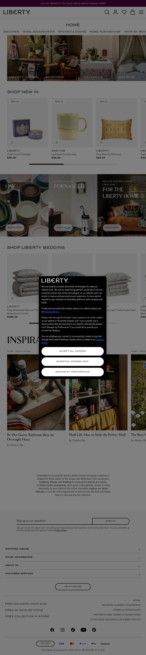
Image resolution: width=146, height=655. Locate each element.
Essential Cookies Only (72, 361)
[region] (72, 327)
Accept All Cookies (72, 351)
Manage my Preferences (73, 372)
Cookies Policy (52, 311)
